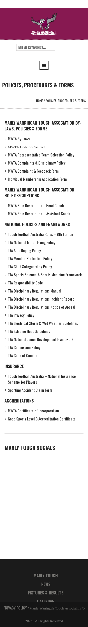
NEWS (45, 584)
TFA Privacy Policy (21, 315)
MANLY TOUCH (46, 576)
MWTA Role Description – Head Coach (36, 205)
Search (64, 47)
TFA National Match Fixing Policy (31, 242)
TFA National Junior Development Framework (40, 339)
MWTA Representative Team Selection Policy (41, 155)
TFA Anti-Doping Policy (24, 250)
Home (39, 100)
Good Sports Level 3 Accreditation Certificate (42, 419)
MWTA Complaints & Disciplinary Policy (36, 163)
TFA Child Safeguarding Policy (30, 266)
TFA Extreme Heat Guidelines (29, 331)
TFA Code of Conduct (23, 355)
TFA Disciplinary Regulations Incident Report (41, 299)
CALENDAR (46, 601)
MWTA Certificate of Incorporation (33, 411)
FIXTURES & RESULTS (45, 593)
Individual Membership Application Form (37, 179)
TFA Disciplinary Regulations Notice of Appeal (41, 307)
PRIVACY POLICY (15, 608)
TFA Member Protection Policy (30, 258)
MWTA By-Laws (19, 138)
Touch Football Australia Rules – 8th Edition (40, 234)
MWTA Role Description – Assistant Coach (39, 213)
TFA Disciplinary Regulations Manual (34, 291)
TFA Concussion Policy (24, 347)
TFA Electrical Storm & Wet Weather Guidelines (43, 323)
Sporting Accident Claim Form (30, 390)
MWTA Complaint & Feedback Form (33, 171)
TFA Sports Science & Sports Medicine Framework (45, 274)
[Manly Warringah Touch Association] (44, 23)
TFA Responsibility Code (25, 283)
